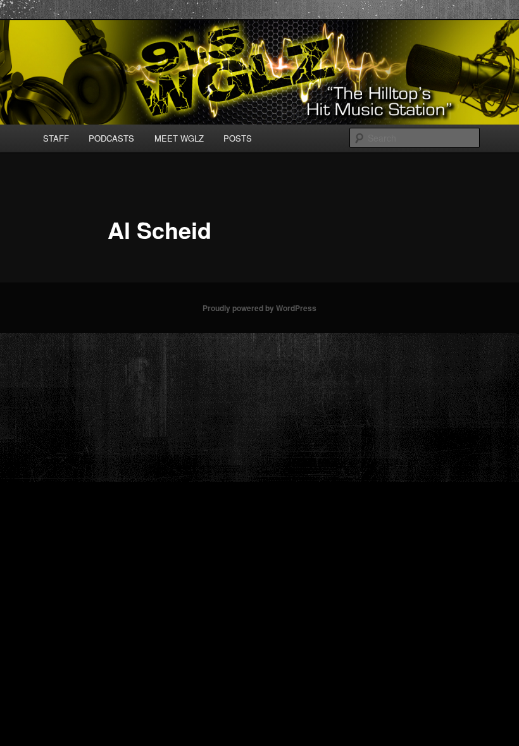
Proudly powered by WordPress (259, 308)
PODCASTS (111, 138)
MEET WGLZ (179, 138)
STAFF (56, 138)
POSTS (237, 138)
